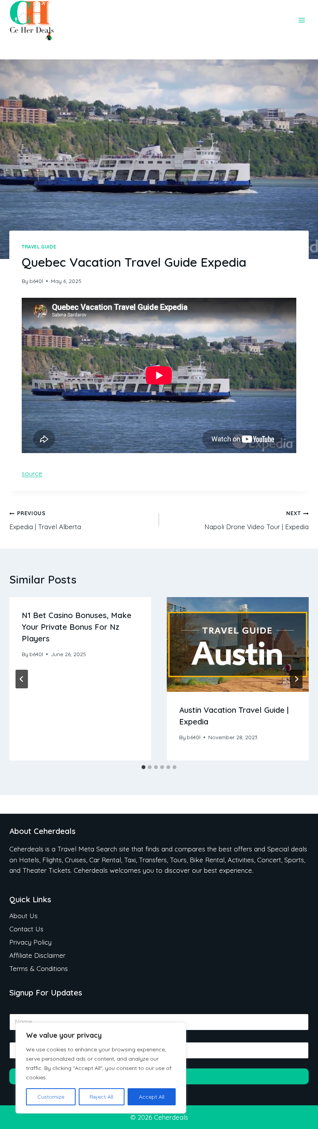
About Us (23, 916)
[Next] (296, 679)
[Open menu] (301, 20)
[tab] (143, 767)
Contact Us (26, 929)
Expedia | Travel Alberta (45, 520)
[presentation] (238, 644)
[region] (101, 1068)
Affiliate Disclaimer (37, 955)
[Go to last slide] (22, 679)
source (32, 473)
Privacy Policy (30, 942)
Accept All (151, 1096)
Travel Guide (39, 247)
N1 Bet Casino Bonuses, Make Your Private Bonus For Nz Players (76, 626)
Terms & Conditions (38, 968)
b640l (36, 281)
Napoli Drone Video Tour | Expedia (256, 520)
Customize (50, 1096)
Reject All (101, 1096)
